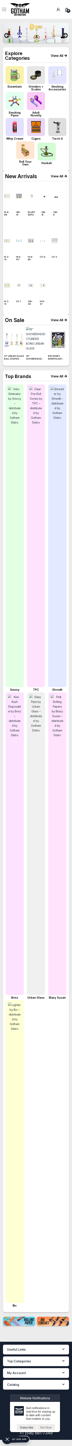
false (7, 36)
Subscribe (26, 1427)
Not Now (46, 1427)
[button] (59, 55)
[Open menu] (4, 9)
